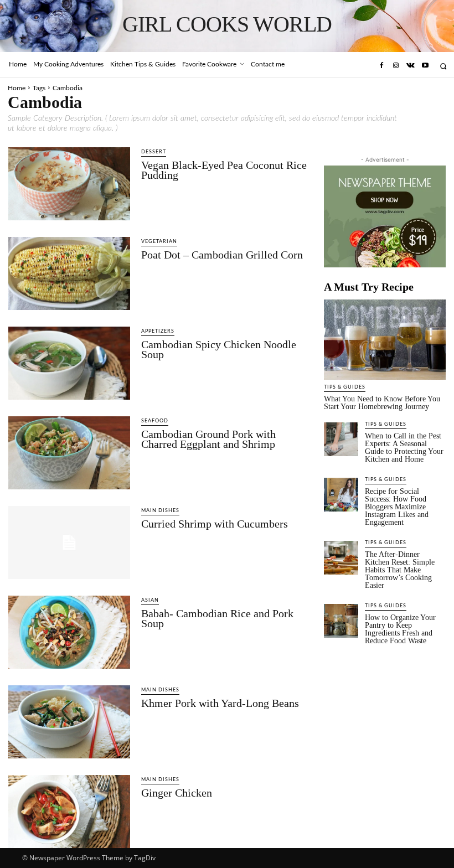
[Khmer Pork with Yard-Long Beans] (69, 721)
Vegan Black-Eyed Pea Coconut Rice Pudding (224, 170)
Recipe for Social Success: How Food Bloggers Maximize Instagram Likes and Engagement (397, 506)
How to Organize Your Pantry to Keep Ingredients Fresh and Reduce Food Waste (400, 629)
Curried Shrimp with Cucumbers (214, 524)
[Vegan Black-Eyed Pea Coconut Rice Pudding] (69, 183)
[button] (443, 66)
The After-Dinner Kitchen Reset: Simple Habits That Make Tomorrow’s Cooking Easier (400, 570)
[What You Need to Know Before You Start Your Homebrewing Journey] (385, 339)
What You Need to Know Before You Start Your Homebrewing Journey (382, 403)
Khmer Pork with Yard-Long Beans (220, 703)
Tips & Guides (344, 387)
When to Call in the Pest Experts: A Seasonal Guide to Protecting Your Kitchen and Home (404, 447)
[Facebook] (381, 66)
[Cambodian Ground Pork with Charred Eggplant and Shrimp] (69, 452)
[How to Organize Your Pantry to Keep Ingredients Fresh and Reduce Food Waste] (341, 621)
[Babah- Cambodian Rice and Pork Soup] (69, 632)
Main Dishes (160, 510)
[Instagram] (396, 66)
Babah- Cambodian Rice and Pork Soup (217, 618)
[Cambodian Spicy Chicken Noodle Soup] (69, 363)
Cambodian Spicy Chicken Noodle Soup (218, 349)
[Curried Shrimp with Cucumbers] (69, 542)
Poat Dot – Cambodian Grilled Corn (222, 255)
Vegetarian (159, 241)
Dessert (153, 151)
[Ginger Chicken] (69, 811)
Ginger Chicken (176, 793)
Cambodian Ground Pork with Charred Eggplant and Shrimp (208, 439)
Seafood (154, 420)
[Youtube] (425, 66)
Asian (150, 600)
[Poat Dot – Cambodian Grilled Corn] (69, 273)
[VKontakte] (410, 66)
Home (16, 88)
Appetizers (157, 331)
